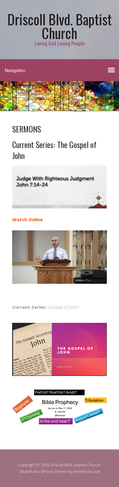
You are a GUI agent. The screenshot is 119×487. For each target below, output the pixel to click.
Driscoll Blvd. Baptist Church (59, 26)
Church (25, 471)
